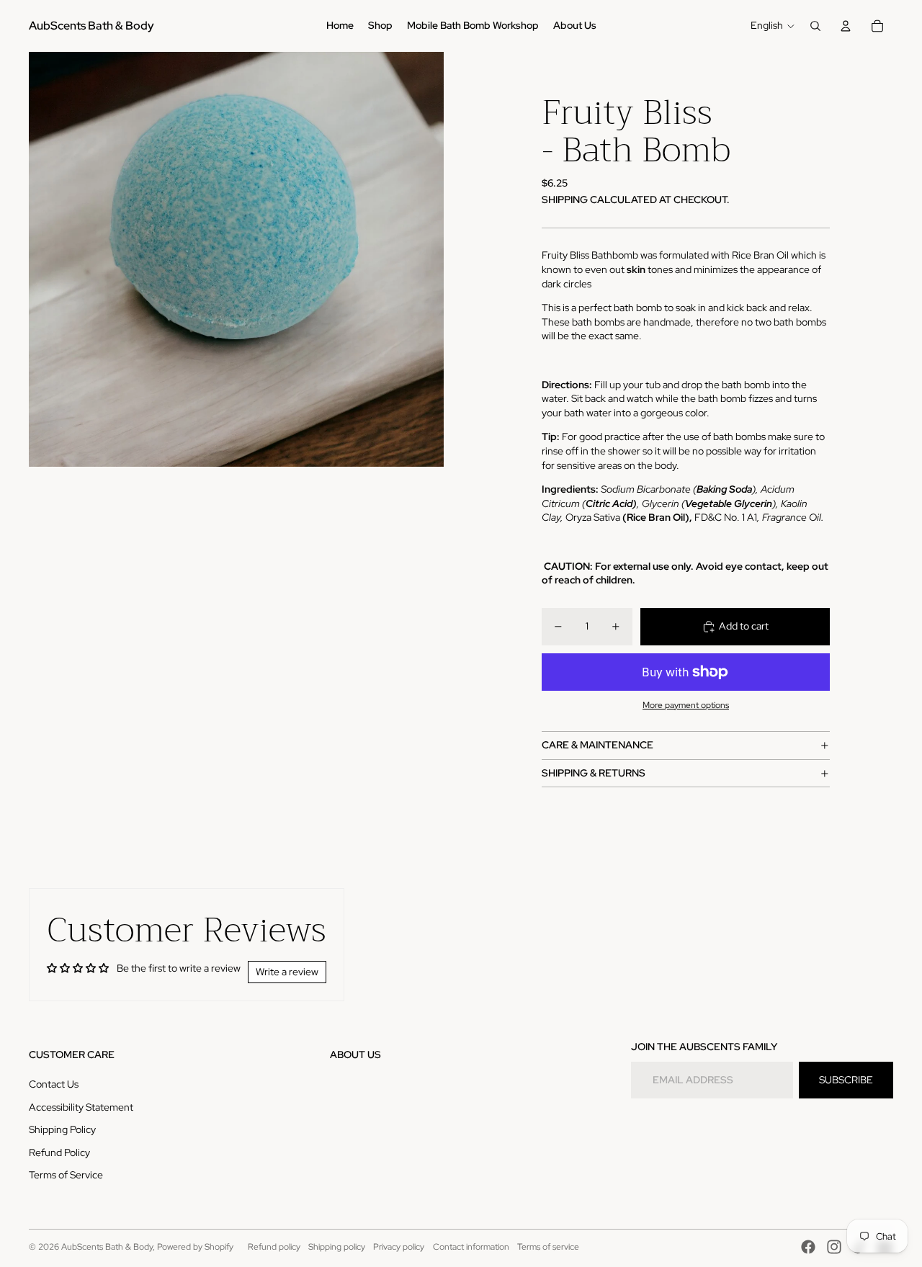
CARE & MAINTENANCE (597, 744)
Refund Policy (59, 1152)
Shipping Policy (62, 1129)
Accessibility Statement (81, 1107)
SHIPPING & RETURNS (593, 772)
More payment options (686, 705)
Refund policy (274, 1247)
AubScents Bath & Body (107, 1247)
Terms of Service (66, 1174)
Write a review (287, 971)
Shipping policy (336, 1247)
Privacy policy (398, 1247)
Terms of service (548, 1247)
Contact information (471, 1247)
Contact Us (54, 1084)
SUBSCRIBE (846, 1079)
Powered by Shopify (195, 1247)
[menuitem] (340, 26)
